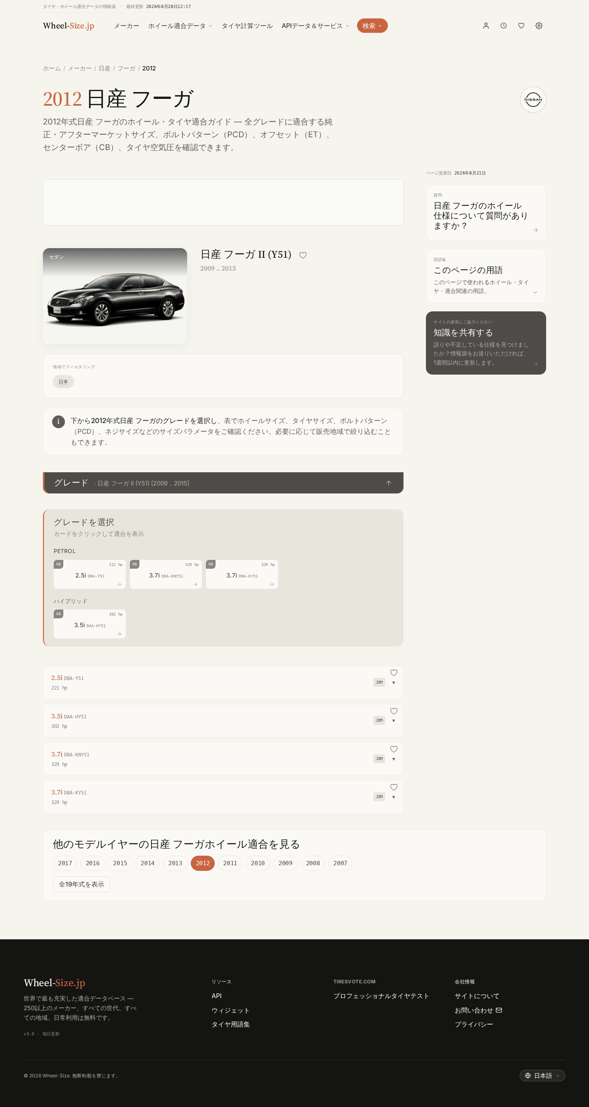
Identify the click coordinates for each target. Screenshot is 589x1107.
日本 (63, 382)
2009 (285, 863)
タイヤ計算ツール (247, 26)
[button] (223, 482)
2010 (258, 863)
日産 (105, 68)
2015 (120, 863)
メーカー (126, 26)
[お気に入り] (521, 25)
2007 (340, 863)
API (217, 996)
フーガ (126, 68)
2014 (148, 863)
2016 (93, 863)
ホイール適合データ (177, 26)
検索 (369, 26)
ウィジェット (231, 1010)
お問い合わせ (474, 1010)
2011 (230, 863)
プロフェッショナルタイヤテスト (381, 996)
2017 (65, 863)
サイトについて (477, 996)
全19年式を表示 (81, 884)
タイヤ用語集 (231, 1024)
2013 (175, 863)
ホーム (52, 68)
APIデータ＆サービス (312, 26)
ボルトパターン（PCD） (207, 134)
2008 (313, 863)
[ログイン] (486, 25)
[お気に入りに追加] (303, 255)
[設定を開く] (539, 25)
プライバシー (474, 1024)
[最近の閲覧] (503, 25)
